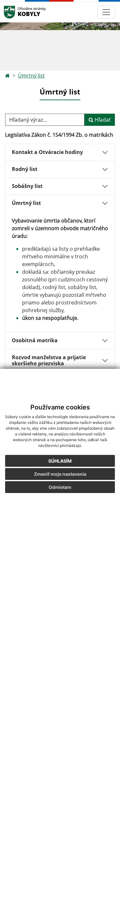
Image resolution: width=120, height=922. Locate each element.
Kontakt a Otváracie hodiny (47, 152)
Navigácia (19, 12)
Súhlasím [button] (60, 461)
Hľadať (102, 119)
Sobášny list (27, 186)
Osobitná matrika (35, 340)
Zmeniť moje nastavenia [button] (60, 474)
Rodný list (24, 169)
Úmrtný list (31, 75)
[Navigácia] (106, 12)
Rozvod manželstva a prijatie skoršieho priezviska (49, 360)
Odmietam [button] (60, 487)
